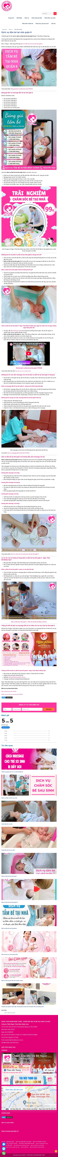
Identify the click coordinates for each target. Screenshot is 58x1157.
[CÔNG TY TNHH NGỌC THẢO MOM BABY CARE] (6, 6)
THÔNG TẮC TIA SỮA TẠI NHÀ (9, 1143)
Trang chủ (11, 18)
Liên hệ (53, 23)
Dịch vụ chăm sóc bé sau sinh (9, 798)
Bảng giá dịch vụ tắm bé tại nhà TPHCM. (22, 89)
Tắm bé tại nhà (18, 29)
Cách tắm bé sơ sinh (6, 824)
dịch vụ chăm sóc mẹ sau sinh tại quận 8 (31, 43)
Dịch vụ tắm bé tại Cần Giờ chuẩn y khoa (12, 980)
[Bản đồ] (29, 1110)
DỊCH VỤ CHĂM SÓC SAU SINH (23, 1141)
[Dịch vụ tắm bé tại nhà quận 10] (29, 900)
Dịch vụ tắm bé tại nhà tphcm (9, 928)
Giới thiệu (19, 18)
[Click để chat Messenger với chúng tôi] (4, 1144)
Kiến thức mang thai (8, 1047)
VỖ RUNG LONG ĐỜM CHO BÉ (26, 1143)
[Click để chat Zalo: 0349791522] (4, 1149)
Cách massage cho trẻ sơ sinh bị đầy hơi (12, 771)
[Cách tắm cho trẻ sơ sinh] (29, 848)
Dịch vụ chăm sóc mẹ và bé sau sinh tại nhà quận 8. (25, 554)
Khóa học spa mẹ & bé (42, 23)
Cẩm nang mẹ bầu (37, 18)
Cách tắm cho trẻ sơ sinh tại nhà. (23, 371)
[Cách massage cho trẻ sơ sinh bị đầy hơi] (29, 770)
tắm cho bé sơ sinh (16, 330)
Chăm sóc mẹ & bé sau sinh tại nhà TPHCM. (12, 694)
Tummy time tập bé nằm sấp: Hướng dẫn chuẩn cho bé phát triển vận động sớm (22, 1006)
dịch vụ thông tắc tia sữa (42, 1143)
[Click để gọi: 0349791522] (4, 1153)
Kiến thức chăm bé (27, 23)
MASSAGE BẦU (10, 1141)
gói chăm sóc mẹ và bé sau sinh (21, 1145)
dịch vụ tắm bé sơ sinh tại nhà (37, 1147)
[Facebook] (29, 1085)
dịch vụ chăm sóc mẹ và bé (37, 1145)
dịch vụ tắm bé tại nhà (9, 1012)
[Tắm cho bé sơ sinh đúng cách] (29, 953)
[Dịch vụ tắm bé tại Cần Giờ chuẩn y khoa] (29, 979)
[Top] (56, 1151)
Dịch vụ (27, 18)
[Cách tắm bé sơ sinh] (29, 822)
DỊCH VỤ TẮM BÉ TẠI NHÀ (39, 1141)
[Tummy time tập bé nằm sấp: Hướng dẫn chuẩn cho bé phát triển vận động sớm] (29, 1005)
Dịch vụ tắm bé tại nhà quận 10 (9, 902)
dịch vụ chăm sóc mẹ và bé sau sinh (10, 1147)
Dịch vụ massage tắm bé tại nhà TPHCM (18, 453)
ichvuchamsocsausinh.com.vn (17, 677)
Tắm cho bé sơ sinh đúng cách (9, 954)
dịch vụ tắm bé (24, 1147)
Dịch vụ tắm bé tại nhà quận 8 (16, 32)
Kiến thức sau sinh (50, 18)
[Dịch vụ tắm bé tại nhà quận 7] (29, 874)
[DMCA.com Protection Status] (7, 698)
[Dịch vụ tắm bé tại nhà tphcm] (29, 926)
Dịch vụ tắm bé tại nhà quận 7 (9, 876)
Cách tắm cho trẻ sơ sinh (8, 850)
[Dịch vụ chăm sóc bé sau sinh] (29, 796)
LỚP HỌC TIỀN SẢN (7, 1145)
